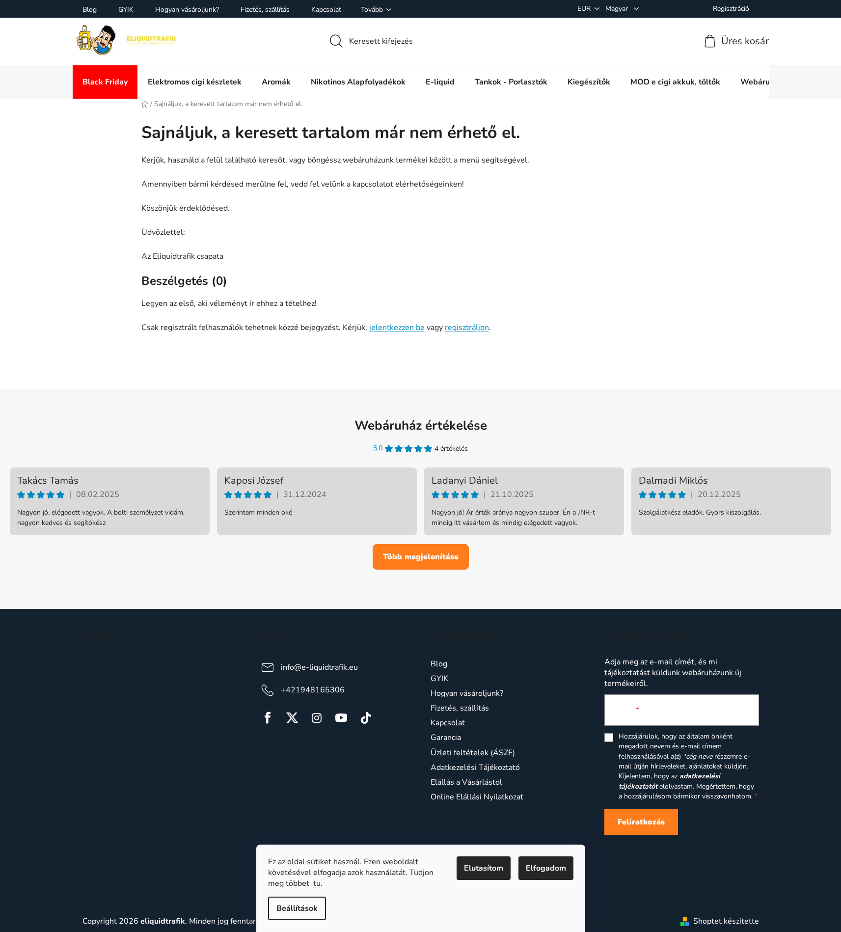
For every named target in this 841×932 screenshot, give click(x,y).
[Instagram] (316, 718)
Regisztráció (731, 8)
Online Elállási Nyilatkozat (477, 797)
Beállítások (297, 908)
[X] (292, 718)
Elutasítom (483, 868)
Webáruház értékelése (420, 425)
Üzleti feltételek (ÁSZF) (473, 752)
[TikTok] (365, 718)
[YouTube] (341, 718)
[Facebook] (267, 718)
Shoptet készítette (726, 921)
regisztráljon (467, 327)
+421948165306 (313, 690)
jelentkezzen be (397, 327)
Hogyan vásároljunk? (187, 9)
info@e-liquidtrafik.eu (319, 667)
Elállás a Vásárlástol (466, 782)
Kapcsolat (326, 9)
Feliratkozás (641, 822)
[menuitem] (105, 82)
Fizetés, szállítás (265, 9)
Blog (89, 9)
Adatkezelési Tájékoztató (475, 767)
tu (317, 883)
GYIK (126, 9)
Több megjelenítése (421, 556)
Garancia (446, 737)
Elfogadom (546, 868)
